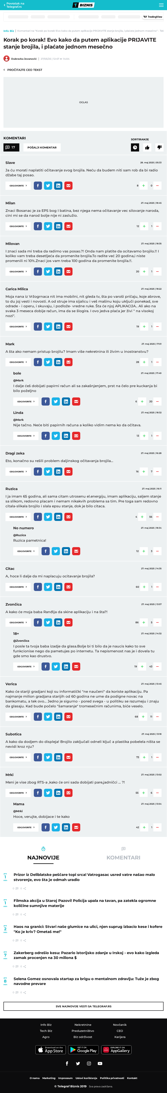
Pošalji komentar (42, 147)
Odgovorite (18, 185)
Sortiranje (140, 139)
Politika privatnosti (112, 1078)
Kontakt (132, 1078)
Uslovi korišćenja (86, 1078)
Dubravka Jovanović (24, 58)
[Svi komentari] (135, 147)
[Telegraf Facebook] (67, 1063)
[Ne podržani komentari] (159, 147)
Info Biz (8, 30)
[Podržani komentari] (147, 147)
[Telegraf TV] (100, 1063)
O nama (35, 1078)
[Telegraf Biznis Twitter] (78, 1063)
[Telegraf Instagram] (89, 1063)
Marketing (48, 1078)
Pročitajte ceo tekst (22, 69)
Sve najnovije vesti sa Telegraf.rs (83, 1006)
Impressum (65, 1078)
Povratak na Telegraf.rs (15, 5)
